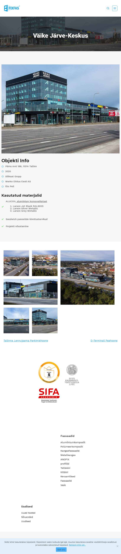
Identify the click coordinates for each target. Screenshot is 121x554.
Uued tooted (28, 512)
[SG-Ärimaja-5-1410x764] (16, 320)
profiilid (64, 463)
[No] (117, 546)
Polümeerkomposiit (71, 446)
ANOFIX (64, 459)
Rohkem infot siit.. (77, 545)
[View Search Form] (108, 8)
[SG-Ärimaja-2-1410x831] (45, 263)
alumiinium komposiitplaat (31, 201)
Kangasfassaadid (70, 450)
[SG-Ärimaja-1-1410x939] (16, 263)
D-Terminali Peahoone (104, 340)
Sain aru (61, 549)
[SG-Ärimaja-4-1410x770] (31, 292)
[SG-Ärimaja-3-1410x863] (87, 277)
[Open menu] (114, 8)
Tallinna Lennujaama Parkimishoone (26, 340)
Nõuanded (27, 517)
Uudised (26, 521)
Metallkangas (68, 455)
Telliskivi (65, 468)
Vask (63, 485)
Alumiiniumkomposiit (72, 442)
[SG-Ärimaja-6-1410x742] (45, 320)
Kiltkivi (64, 472)
